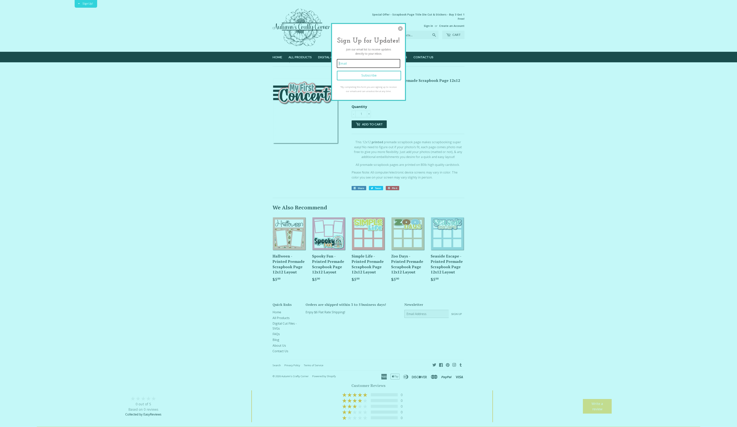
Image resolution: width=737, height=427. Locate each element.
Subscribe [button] (369, 75)
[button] (400, 28)
